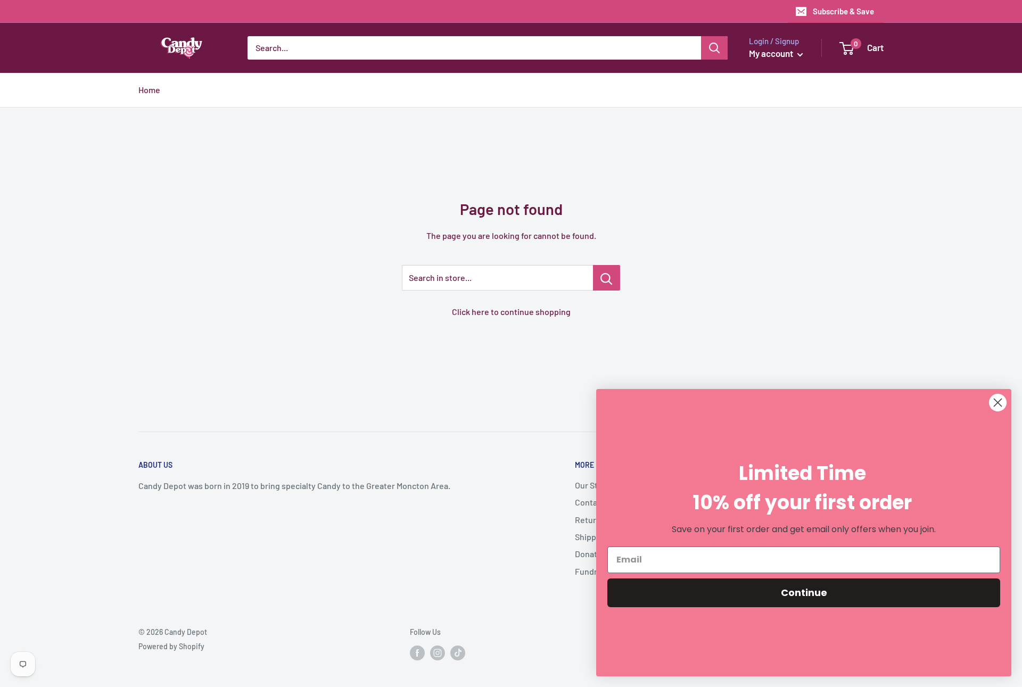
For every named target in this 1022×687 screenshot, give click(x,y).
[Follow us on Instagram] (437, 652)
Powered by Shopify (171, 646)
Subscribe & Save (843, 11)
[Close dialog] (997, 402)
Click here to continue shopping (511, 312)
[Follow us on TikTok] (457, 652)
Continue (804, 592)
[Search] (714, 48)
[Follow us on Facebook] (417, 652)
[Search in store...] (606, 278)
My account (772, 53)
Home (149, 90)
